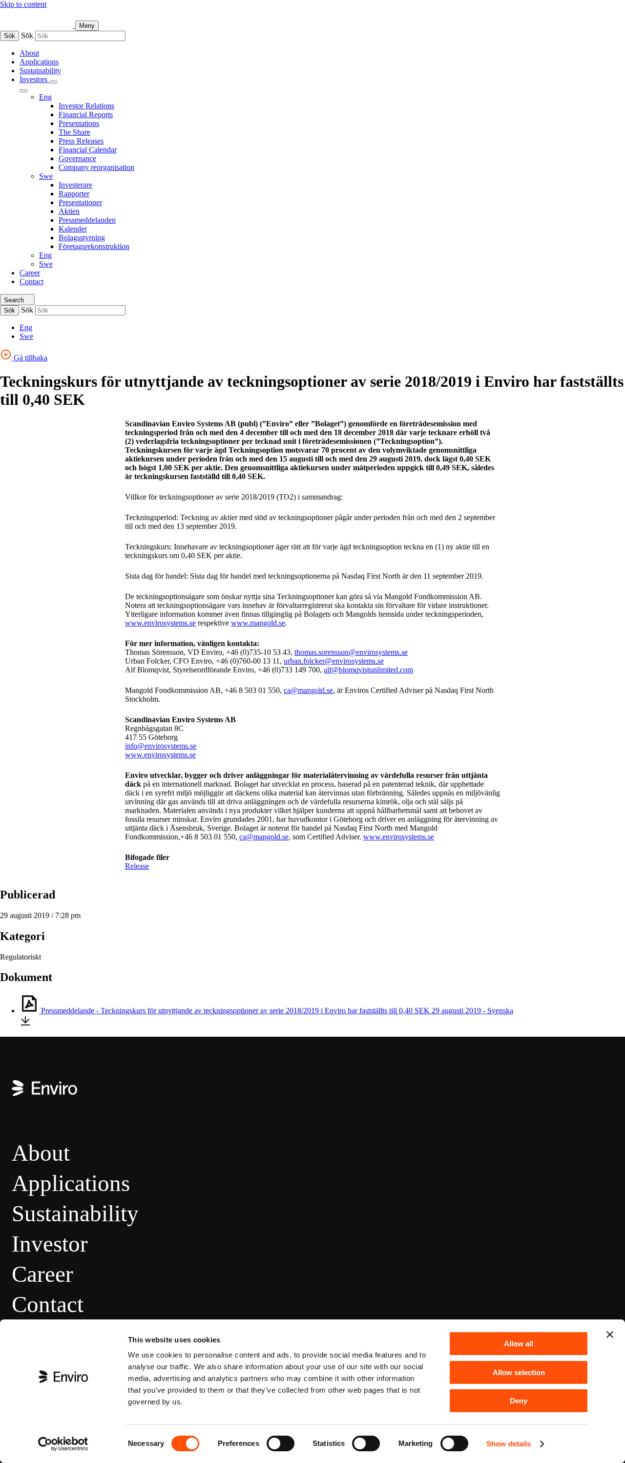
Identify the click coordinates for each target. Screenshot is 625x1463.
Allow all (518, 1343)
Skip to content (23, 4)
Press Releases (81, 141)
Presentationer (80, 202)
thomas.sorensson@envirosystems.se (351, 652)
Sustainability (40, 70)
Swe (46, 176)
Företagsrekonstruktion (94, 246)
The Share (74, 132)
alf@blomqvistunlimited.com (368, 670)
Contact (31, 281)
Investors (34, 79)
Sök (9, 36)
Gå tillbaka (29, 358)
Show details (508, 1444)
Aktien (69, 211)
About (29, 53)
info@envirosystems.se (160, 746)
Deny (518, 1401)
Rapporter (74, 193)
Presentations (79, 123)
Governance (77, 158)
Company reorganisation (96, 167)
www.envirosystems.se (398, 837)
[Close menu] (23, 90)
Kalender (73, 229)
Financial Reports (86, 114)
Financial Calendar (88, 150)
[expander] (53, 82)
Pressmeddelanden (87, 220)
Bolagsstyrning (82, 237)
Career (30, 273)
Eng (45, 97)
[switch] (280, 1443)
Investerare (75, 185)
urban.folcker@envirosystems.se (334, 661)
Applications (39, 62)
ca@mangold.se (308, 690)
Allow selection (519, 1372)
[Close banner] (609, 1334)
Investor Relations (86, 106)
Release (137, 866)
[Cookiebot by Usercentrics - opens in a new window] (63, 1444)
